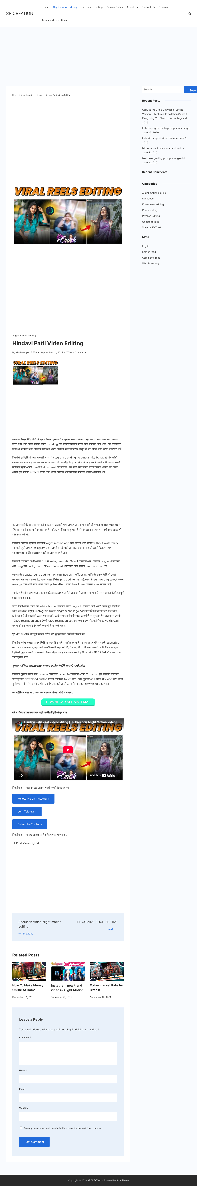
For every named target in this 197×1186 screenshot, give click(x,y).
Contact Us (148, 7)
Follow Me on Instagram (33, 798)
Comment (25, 1037)
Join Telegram (27, 811)
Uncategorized (150, 221)
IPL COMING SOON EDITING (97, 922)
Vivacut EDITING (151, 227)
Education (148, 198)
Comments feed (151, 257)
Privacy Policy (115, 7)
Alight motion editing (64, 7)
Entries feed (149, 251)
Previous (28, 933)
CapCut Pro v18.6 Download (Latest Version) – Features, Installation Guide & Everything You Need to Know (164, 114)
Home (45, 7)
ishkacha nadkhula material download (163, 148)
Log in (145, 246)
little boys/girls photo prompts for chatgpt (166, 128)
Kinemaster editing (92, 7)
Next (110, 928)
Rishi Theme (123, 1180)
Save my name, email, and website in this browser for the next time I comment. (63, 1128)
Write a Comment (76, 352)
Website (23, 1108)
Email (23, 1089)
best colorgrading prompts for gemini (163, 158)
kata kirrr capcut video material (160, 138)
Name (23, 1070)
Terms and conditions (54, 20)
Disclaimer (165, 7)
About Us (132, 7)
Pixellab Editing (151, 215)
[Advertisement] (98, 50)
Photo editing (149, 210)
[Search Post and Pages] (190, 13)
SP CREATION (19, 13)
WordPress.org (150, 263)
